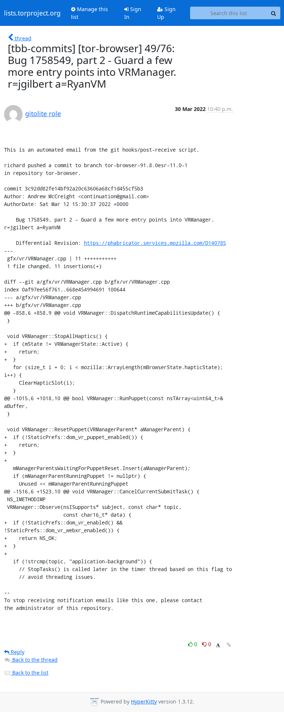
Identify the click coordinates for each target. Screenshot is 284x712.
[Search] (273, 13)
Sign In (132, 13)
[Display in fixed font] (218, 645)
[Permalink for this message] (229, 645)
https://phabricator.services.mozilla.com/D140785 (155, 242)
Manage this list (89, 13)
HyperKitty (144, 701)
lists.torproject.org (32, 13)
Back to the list (29, 672)
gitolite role (43, 113)
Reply (16, 651)
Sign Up (166, 13)
